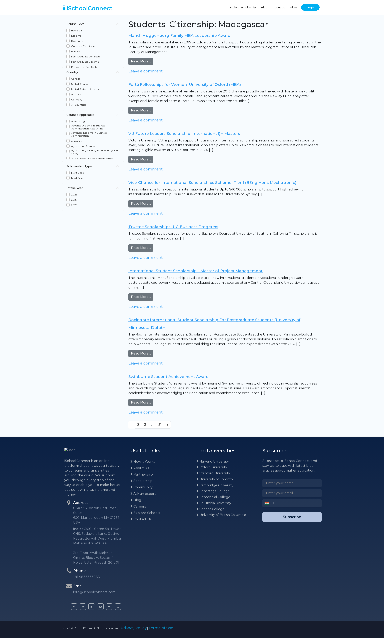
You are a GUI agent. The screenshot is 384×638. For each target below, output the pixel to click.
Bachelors (76, 30)
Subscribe (292, 517)
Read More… (142, 61)
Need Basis (77, 177)
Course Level (75, 24)
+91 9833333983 (86, 577)
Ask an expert (144, 494)
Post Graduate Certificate (85, 56)
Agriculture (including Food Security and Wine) (94, 152)
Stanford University (214, 473)
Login (310, 7)
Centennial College (214, 497)
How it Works (144, 462)
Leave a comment (145, 71)
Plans (293, 7)
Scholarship (142, 481)
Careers (139, 506)
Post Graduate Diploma (85, 61)
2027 (74, 199)
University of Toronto (216, 479)
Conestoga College (214, 491)
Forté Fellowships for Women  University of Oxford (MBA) (184, 84)
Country (72, 72)
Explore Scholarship (242, 7)
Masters (75, 51)
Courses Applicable (80, 115)
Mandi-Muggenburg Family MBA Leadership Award (179, 35)
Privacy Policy (134, 628)
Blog (264, 7)
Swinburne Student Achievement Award (168, 376)
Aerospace (77, 140)
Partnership (143, 474)
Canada (75, 78)
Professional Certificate (84, 66)
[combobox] (268, 503)
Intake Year (74, 188)
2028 (74, 204)
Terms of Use (160, 628)
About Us (279, 7)
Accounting (78, 121)
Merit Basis (77, 172)
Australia (76, 94)
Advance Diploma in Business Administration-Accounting (88, 127)
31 (160, 425)
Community (143, 487)
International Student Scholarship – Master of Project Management (195, 270)
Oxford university (213, 467)
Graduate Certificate (83, 46)
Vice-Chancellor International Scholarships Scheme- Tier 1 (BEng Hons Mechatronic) (212, 182)
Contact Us (142, 519)
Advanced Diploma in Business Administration (89, 134)
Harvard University (214, 461)
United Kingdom (80, 83)
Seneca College (211, 509)
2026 (74, 194)
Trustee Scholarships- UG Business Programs (173, 226)
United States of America (85, 89)
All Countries (78, 104)
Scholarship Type (79, 166)
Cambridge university (216, 485)
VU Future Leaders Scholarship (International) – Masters (184, 133)
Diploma (76, 35)
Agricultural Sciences (83, 146)
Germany (76, 99)
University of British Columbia (222, 515)
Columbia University (215, 503)
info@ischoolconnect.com (94, 592)
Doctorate (77, 40)
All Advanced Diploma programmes (92, 158)
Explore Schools (146, 513)
